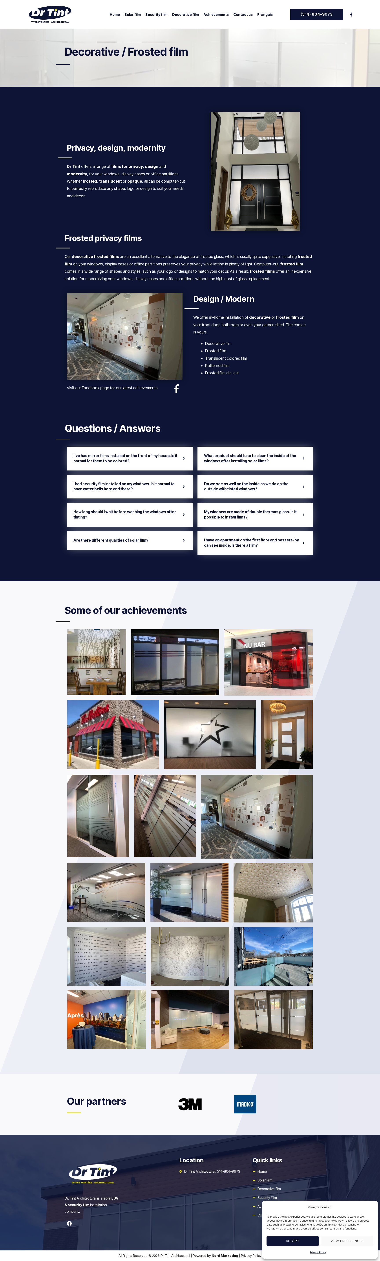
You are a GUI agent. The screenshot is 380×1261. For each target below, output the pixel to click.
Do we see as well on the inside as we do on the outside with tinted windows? (246, 486)
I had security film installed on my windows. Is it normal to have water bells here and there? (124, 486)
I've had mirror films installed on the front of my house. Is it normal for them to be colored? (125, 458)
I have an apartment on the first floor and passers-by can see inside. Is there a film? (251, 543)
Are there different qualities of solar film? (110, 540)
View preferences (347, 1241)
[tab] (130, 458)
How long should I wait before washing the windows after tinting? (124, 514)
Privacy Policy (318, 1252)
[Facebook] (351, 14)
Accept (293, 1241)
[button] (316, 14)
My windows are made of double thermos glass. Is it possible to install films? (250, 514)
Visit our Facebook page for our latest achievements (112, 387)
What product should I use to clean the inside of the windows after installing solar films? (250, 458)
